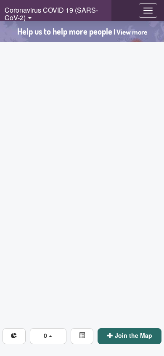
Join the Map (132, 335)
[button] (48, 336)
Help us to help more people (82, 31)
